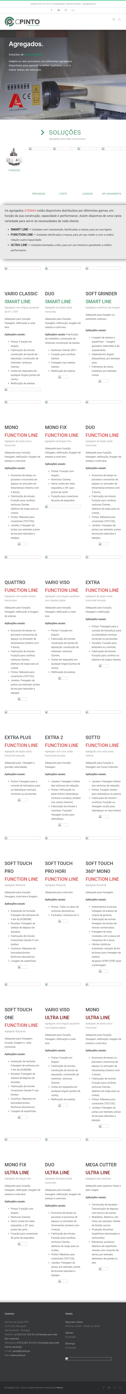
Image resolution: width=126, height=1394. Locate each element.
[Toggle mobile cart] (113, 19)
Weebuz (59, 1387)
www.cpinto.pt (17, 1355)
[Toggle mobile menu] (119, 19)
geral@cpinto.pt (89, 4)
